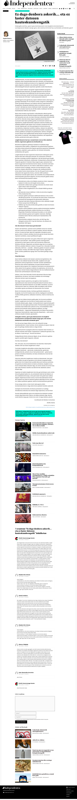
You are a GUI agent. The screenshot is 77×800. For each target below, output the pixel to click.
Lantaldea (36, 8)
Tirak (19, 8)
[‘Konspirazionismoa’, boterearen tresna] (23, 487)
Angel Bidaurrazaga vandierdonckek (70, 100)
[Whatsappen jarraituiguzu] (70, 8)
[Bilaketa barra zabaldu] (74, 8)
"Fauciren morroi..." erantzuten (68, 98)
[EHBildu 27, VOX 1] (23, 508)
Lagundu (45, 8)
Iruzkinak (30, 8)
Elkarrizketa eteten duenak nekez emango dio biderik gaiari (66, 39)
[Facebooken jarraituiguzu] (68, 8)
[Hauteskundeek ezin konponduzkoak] (23, 467)
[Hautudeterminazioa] (23, 457)
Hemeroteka (24, 8)
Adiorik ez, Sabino (38, 740)
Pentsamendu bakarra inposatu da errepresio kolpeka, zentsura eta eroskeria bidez (42, 424)
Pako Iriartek (71, 110)
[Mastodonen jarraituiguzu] (63, 8)
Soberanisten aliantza (39, 515)
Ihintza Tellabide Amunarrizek (67, 119)
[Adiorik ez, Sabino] (23, 743)
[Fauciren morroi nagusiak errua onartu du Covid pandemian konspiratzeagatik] (23, 753)
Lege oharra (68, 789)
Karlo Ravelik (66, 83)
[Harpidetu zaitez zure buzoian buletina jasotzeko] (59, 8)
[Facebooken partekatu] (47, 66)
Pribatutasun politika (70, 791)
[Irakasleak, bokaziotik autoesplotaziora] (23, 733)
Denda (49, 8)
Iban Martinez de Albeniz (37, 733)
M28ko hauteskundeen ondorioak (43, 433)
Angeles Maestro (7, 38)
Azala (4, 8)
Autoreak (8, 8)
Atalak (13, 8)
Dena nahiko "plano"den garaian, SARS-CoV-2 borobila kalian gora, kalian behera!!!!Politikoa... (67, 113)
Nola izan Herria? (38, 443)
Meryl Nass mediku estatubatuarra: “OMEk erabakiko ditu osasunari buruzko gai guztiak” (43, 476)
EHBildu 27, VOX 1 (38, 505)
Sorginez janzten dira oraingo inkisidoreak (42, 761)
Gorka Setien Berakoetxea (37, 467)
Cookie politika (69, 792)
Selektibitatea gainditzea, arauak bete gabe (43, 774)
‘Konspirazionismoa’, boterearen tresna (43, 484)
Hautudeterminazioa (39, 454)
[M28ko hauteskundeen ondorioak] (23, 436)
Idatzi (40, 8)
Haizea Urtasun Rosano (37, 427)
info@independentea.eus (9, 792)
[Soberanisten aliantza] (23, 518)
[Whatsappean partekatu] (54, 66)
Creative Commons (71, 787)
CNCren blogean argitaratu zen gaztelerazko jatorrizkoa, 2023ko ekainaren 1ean (40, 407)
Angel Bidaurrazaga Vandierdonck (39, 434)
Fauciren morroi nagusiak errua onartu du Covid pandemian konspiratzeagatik (43, 751)
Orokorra (5, 10)
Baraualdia (55, 8)
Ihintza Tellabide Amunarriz (38, 487)
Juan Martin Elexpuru (36, 480)
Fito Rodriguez (35, 741)
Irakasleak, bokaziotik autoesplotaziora (39, 730)
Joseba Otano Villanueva (37, 777)
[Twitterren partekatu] (45, 66)
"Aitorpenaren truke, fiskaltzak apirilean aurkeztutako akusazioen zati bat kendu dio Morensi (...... (67, 122)
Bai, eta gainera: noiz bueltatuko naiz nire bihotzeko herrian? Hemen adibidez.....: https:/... (66, 86)
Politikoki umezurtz (39, 494)
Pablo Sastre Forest (36, 516)
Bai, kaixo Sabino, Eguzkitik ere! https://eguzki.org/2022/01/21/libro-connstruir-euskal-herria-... (67, 94)
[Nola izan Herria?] (23, 451)
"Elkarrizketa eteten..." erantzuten (67, 82)
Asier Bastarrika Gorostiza (37, 455)
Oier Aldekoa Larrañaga (37, 506)
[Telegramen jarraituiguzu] (65, 8)
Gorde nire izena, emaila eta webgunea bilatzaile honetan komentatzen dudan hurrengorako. (32, 719)
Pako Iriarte (61, 42)
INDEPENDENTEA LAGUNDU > (35, 415)
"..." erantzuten (71, 90)
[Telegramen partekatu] (52, 66)
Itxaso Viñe (34, 445)
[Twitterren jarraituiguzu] (61, 8)
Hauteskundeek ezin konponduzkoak (39, 464)
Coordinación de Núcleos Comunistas (25, 70)
